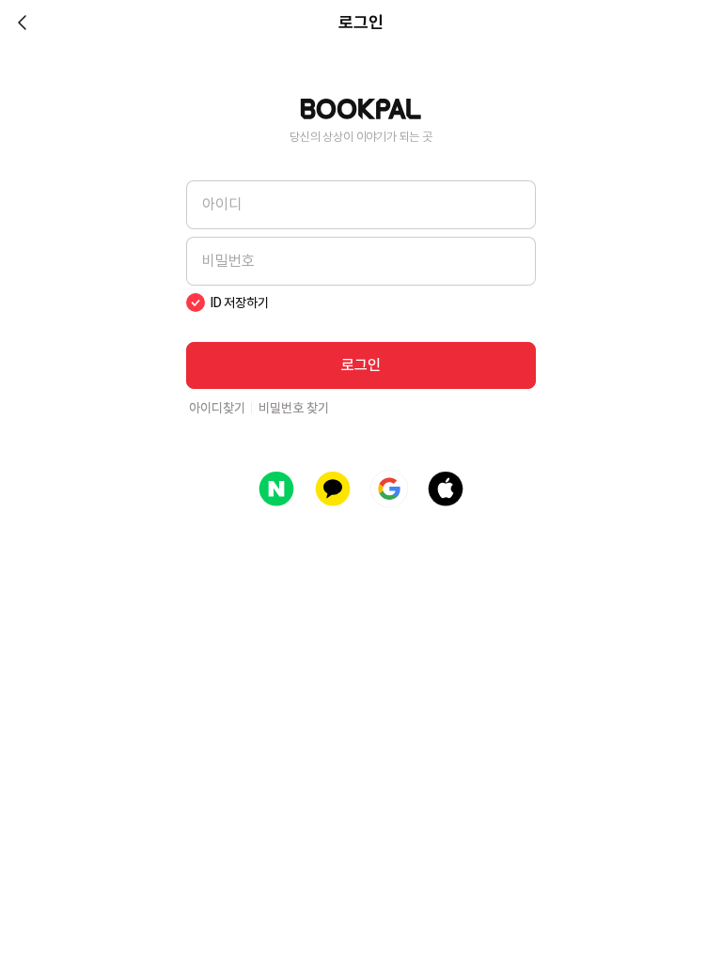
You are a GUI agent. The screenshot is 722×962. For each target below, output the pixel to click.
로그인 (361, 365)
